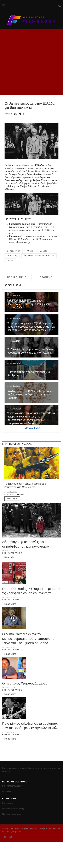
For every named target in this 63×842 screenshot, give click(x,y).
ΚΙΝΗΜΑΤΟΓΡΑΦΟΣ (14, 494)
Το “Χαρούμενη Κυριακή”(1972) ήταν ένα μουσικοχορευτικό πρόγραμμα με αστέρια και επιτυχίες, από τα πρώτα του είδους (31, 327)
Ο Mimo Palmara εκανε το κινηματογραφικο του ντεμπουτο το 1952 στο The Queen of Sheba (28, 638)
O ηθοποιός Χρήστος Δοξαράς (24, 683)
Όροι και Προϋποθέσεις (13, 808)
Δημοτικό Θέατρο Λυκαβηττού (39, 256)
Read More (12, 498)
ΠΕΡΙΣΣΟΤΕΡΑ (31, 428)
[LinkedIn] (20, 114)
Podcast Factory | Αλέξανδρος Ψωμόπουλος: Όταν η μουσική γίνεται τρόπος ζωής (29, 304)
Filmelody (12, 256)
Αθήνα (30, 251)
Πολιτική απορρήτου (11, 814)
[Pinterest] (11, 837)
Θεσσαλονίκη (13, 251)
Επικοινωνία (7, 803)
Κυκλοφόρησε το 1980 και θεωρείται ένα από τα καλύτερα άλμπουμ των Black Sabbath (30, 395)
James (10, 261)
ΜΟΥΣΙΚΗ (9, 114)
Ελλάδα (44, 251)
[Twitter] (24, 114)
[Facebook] (15, 114)
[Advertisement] (31, 61)
